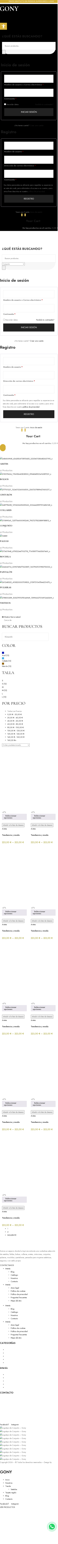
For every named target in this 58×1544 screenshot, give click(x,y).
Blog (12, 1271)
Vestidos (14, 1489)
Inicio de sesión (36, 212)
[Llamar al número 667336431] (0, 1413)
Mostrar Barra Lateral (12, 617)
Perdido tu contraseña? (44, 104)
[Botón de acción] (4, 52)
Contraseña (10, 98)
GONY (6, 1243)
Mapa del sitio (16, 1300)
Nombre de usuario (13, 151)
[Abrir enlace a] (2, 821)
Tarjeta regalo (10, 1492)
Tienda (8, 1486)
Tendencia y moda (11, 835)
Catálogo (14, 1275)
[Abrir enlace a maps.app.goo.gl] (0, 1399)
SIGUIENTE (11, 1235)
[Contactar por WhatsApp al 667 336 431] (51, 1526)
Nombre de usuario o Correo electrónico (24, 84)
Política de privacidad (19, 1294)
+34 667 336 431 (8, 1418)
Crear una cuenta (36, 125)
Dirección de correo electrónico (20, 165)
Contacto (14, 1281)
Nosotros (14, 1278)
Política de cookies (18, 1291)
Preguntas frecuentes (19, 1297)
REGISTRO (29, 198)
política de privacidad (36, 191)
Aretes (4, 828)
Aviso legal (15, 1288)
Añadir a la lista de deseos (13, 825)
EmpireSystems (7, 1465)
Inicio (7, 1479)
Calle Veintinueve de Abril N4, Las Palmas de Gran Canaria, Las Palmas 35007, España (27, 1405)
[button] (3, 26)
